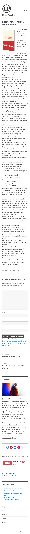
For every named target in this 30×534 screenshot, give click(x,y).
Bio (3, 526)
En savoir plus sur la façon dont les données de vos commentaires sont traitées (14, 343)
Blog (18, 270)
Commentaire (7, 289)
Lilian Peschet (8, 15)
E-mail (4, 320)
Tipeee (4, 518)
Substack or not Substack (11, 499)
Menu (25, 10)
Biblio (4, 522)
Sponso (4, 514)
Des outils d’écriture (10, 491)
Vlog (3, 511)
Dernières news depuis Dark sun (13, 489)
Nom (4, 312)
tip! (7, 463)
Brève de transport (9, 497)
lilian (5, 270)
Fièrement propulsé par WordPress (19, 531)
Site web (5, 327)
